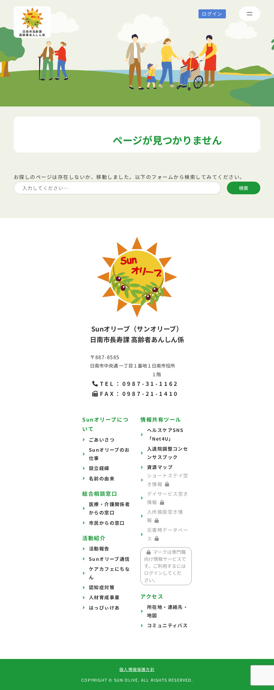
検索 (243, 188)
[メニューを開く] (250, 14)
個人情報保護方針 (137, 669)
